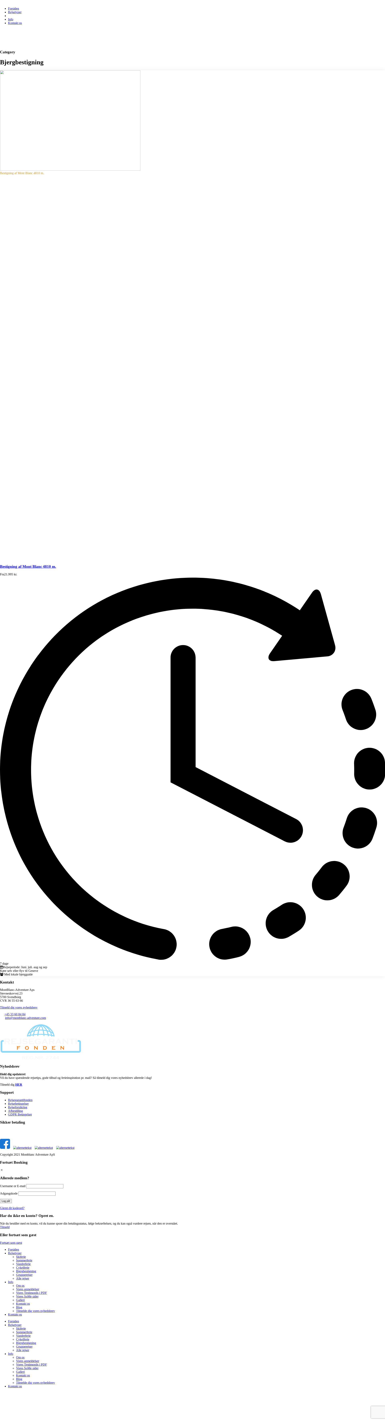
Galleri (20, 1300)
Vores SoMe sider (27, 1296)
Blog (19, 1307)
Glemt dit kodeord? (12, 1208)
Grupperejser (24, 1274)
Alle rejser (22, 1278)
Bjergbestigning (26, 1271)
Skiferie (21, 1256)
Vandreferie (23, 1264)
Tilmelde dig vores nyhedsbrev (35, 1311)
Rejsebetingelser (18, 1103)
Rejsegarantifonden (20, 1100)
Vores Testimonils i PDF (31, 1293)
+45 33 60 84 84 (14, 1014)
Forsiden (13, 8)
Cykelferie (22, 1267)
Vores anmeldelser (27, 1289)
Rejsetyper (14, 12)
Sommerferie (24, 1260)
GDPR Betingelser (20, 1114)
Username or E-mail (12, 1186)
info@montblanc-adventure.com (25, 1018)
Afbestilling (15, 1111)
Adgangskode (9, 1193)
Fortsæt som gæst (11, 1242)
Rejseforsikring (17, 1107)
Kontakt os (15, 23)
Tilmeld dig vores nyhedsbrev (18, 1007)
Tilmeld (5, 1227)
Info (10, 19)
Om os (20, 1285)
